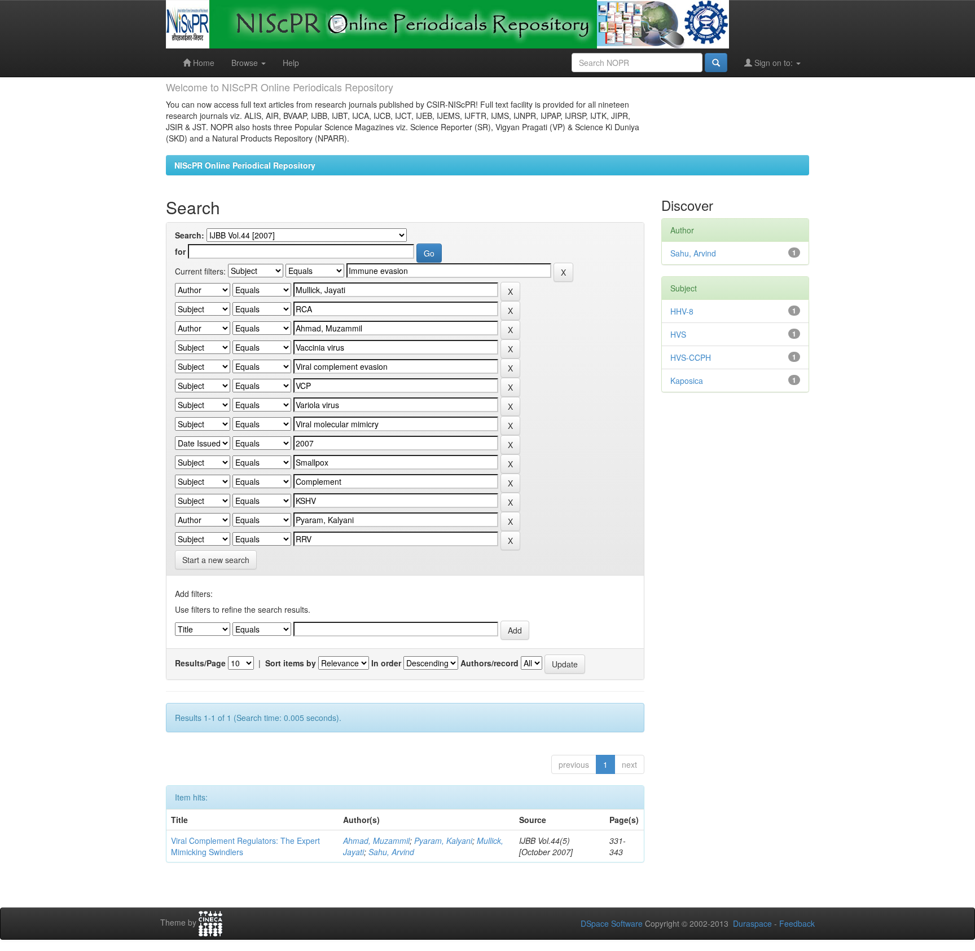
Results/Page (200, 663)
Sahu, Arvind (391, 851)
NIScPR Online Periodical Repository (244, 165)
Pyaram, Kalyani (443, 840)
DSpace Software (612, 923)
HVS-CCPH (690, 357)
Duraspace (752, 923)
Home (202, 62)
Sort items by (290, 663)
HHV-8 (681, 311)
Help (291, 62)
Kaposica (686, 380)
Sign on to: (773, 62)
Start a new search (215, 559)
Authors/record (489, 663)
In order (386, 663)
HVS (678, 334)
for (180, 251)
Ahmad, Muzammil (376, 840)
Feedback (797, 923)
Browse (245, 62)
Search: (189, 235)
